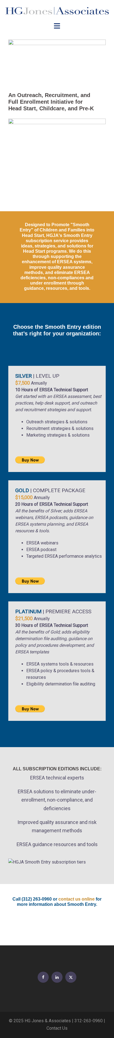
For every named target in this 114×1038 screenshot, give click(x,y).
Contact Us (57, 1028)
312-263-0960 (88, 1020)
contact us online (76, 899)
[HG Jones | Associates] (57, 10)
